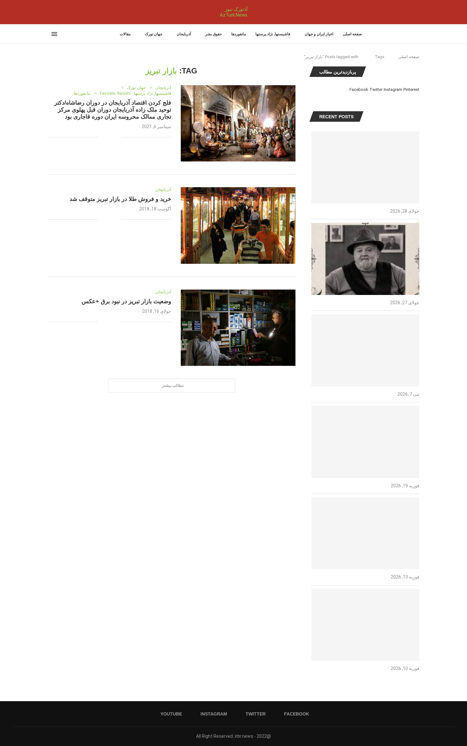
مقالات (125, 34)
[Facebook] (61, 12)
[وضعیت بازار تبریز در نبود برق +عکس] (238, 328)
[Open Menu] (54, 34)
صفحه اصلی (352, 34)
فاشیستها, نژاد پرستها (272, 34)
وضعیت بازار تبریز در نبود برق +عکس (126, 301)
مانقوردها (238, 34)
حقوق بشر (213, 34)
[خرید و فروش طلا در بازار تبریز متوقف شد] (238, 225)
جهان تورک (153, 34)
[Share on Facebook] (116, 137)
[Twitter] (55, 12)
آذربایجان (184, 34)
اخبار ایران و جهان (319, 34)
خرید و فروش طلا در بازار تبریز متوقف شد (120, 199)
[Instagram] (51, 12)
